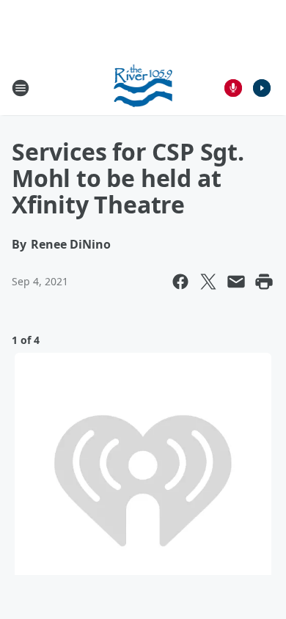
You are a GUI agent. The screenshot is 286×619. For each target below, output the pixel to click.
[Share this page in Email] (236, 281)
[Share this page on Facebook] (180, 281)
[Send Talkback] (233, 88)
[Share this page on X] (208, 281)
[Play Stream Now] (262, 88)
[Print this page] (264, 281)
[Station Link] (143, 87)
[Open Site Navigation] (20, 88)
